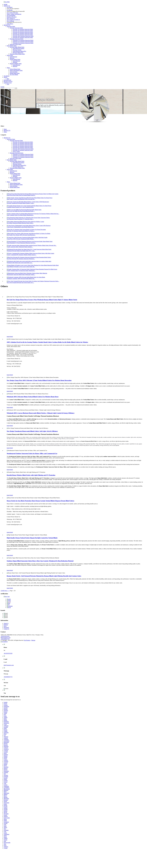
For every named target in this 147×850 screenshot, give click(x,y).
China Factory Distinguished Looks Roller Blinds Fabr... (20, 227)
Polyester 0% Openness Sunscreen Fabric (23, 37)
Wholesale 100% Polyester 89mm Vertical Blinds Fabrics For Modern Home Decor (32, 396)
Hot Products (27, 640)
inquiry (8, 336)
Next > (6, 590)
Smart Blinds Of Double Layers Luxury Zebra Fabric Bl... (21, 266)
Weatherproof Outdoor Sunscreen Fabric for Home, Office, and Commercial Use (32, 453)
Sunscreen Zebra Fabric (15, 44)
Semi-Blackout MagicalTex (19, 51)
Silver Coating (16, 151)
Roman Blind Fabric (15, 73)
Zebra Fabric (10, 55)
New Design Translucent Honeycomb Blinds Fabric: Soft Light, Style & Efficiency (32, 431)
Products (6, 624)
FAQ (8, 84)
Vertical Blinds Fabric (15, 69)
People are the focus (11, 16)
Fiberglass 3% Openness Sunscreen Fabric (23, 41)
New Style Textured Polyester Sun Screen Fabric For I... (20, 282)
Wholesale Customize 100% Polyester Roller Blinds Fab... (21, 278)
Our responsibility (11, 15)
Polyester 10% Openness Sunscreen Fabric (23, 36)
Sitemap (33, 640)
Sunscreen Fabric (11, 26)
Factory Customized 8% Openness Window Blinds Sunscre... (21, 254)
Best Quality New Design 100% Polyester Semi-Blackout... (21, 235)
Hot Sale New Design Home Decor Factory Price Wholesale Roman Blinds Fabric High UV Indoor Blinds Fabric (42, 299)
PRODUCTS (7, 25)
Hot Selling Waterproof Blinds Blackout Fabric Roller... (20, 223)
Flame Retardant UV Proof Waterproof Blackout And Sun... (21, 242)
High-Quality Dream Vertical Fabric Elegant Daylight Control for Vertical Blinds (32, 538)
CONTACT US (7, 82)
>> (9, 590)
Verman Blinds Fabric (15, 59)
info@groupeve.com (5, 637)
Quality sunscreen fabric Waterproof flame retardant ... (20, 246)
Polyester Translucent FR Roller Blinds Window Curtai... (20, 203)
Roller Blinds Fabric (12, 45)
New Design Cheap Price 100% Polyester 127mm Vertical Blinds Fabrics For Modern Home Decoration (39, 380)
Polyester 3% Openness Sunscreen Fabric (23, 30)
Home (5, 129)
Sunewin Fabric (13, 71)
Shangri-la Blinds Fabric (16, 63)
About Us (6, 623)
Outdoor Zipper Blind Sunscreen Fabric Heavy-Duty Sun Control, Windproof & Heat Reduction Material (40, 561)
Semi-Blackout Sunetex (18, 48)
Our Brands (9, 10)
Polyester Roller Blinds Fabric (17, 47)
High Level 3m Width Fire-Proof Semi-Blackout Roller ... (21, 211)
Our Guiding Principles (12, 12)
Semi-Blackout (13, 56)
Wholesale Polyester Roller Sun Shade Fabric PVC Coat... (21, 250)
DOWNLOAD (7, 80)
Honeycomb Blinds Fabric (16, 70)
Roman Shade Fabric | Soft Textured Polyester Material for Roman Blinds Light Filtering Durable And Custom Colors (44, 576)
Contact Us (6, 628)
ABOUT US (7, 5)
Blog (8, 78)
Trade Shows (10, 23)
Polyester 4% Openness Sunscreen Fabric (23, 32)
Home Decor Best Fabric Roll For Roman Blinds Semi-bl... (21, 195)
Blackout (12, 58)
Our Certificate (10, 21)
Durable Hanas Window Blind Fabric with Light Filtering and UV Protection (31, 475)
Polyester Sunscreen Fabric (16, 27)
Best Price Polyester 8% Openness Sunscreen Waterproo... (21, 258)
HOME (5, 4)
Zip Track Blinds (14, 74)
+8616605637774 (5, 639)
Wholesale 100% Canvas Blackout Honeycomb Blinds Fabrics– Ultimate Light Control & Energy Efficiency (40, 413)
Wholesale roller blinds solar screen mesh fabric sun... (20, 262)
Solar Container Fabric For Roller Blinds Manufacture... (20, 215)
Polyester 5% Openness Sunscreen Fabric (23, 33)
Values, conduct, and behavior (14, 14)
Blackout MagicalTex (18, 52)
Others (8, 67)
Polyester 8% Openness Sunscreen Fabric (23, 34)
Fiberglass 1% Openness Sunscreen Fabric (23, 40)
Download (6, 627)
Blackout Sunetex (17, 49)
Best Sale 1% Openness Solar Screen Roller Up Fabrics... (21, 231)
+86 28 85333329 (5, 636)
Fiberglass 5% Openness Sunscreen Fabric (23, 43)
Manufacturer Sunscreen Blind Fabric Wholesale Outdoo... (21, 274)
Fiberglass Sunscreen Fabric (16, 38)
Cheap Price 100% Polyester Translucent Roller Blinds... (20, 239)
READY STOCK (8, 81)
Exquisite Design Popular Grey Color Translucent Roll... (20, 207)
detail (11, 336)
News (5, 626)
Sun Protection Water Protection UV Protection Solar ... (20, 219)
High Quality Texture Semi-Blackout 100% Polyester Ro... (21, 199)
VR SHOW (6, 76)
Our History (10, 7)
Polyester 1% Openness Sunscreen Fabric (23, 29)
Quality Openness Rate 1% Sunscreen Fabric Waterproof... (21, 270)
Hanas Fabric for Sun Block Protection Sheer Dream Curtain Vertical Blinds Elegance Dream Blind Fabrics (40, 501)
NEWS (5, 77)
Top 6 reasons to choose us (13, 19)
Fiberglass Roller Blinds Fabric (17, 54)
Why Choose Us (11, 18)
